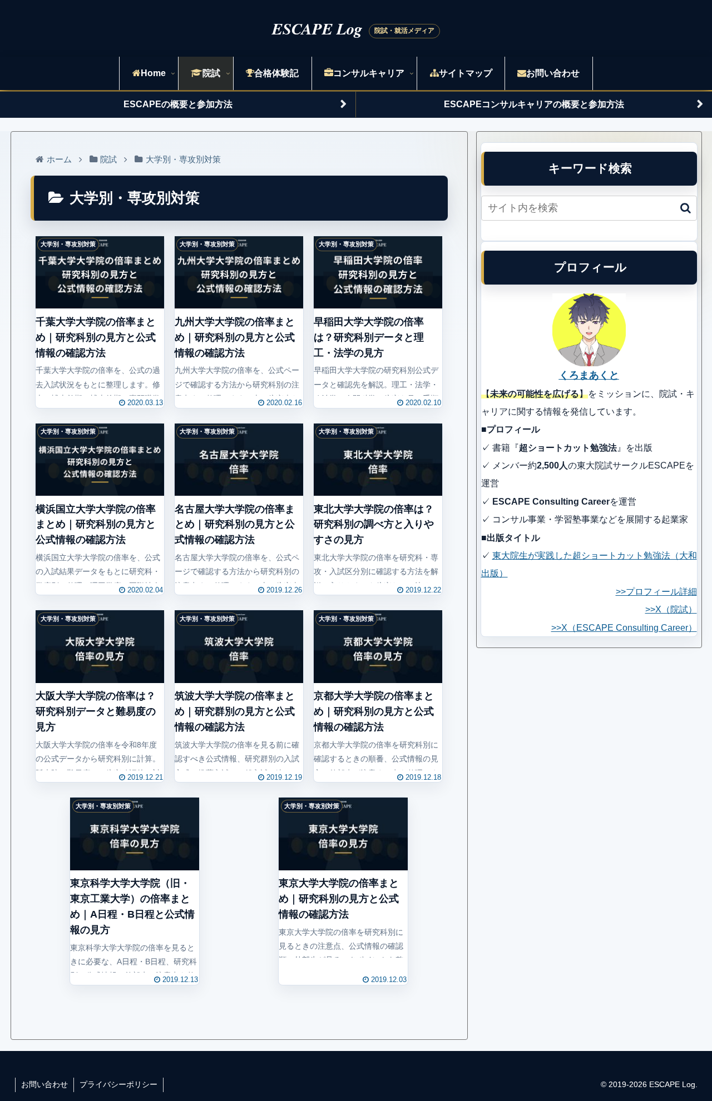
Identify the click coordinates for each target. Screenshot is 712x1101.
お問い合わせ (44, 1084)
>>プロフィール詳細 (656, 591)
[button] (685, 208)
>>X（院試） (671, 609)
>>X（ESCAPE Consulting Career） (624, 627)
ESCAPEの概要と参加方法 (178, 104)
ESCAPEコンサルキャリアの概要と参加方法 (534, 104)
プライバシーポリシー (118, 1084)
